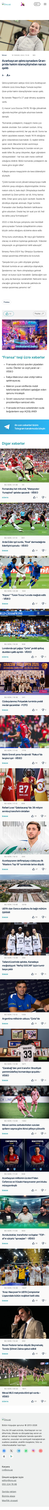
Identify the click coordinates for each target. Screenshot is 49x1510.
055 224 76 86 (9, 1484)
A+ (8, 75)
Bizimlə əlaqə (8, 1496)
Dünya (5, 498)
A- (3, 75)
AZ (36, 4)
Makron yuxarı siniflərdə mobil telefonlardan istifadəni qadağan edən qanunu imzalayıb (26, 390)
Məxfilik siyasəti (10, 1500)
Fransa (6, 302)
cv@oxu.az (7, 1469)
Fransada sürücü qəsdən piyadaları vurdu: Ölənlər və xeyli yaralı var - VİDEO (24, 368)
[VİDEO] (24, 465)
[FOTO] (24, 678)
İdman (5, 551)
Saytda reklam (9, 1491)
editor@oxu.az (9, 1480)
